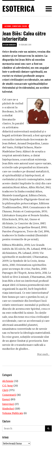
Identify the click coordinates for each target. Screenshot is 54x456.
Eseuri (24, 26)
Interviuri (8, 404)
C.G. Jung (7, 385)
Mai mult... (43, 354)
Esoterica (18, 8)
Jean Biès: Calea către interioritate (24, 36)
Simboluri (8, 408)
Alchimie (7, 26)
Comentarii (16, 26)
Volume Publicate (12, 413)
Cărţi (5, 390)
